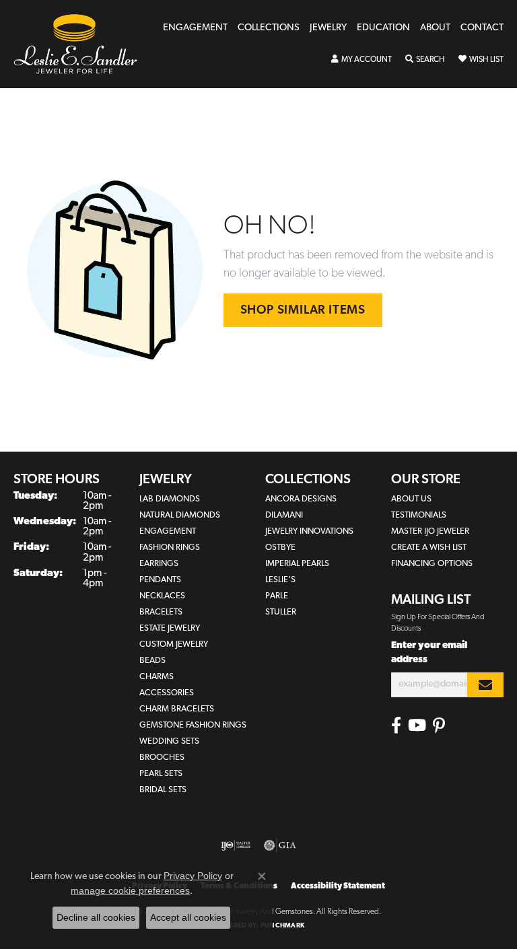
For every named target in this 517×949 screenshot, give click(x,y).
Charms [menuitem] (156, 676)
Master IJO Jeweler (430, 531)
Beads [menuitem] (152, 660)
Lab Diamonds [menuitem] (169, 499)
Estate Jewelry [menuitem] (169, 628)
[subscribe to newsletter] (485, 684)
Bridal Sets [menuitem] (162, 789)
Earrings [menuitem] (158, 563)
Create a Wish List (429, 547)
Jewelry (328, 28)
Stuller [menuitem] (280, 612)
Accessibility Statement (338, 886)
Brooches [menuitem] (161, 757)
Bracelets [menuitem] (160, 612)
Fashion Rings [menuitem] (169, 547)
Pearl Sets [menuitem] (160, 773)
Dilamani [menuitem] (284, 515)
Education (383, 28)
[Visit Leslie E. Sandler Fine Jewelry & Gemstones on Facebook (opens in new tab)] (396, 725)
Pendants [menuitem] (160, 579)
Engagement (195, 28)
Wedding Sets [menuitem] (169, 741)
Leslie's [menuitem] (280, 579)
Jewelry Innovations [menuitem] (309, 531)
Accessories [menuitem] (166, 693)
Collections (269, 28)
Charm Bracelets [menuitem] (176, 709)
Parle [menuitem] (276, 596)
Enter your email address (429, 653)
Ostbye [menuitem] (280, 547)
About (435, 28)
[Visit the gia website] (280, 845)
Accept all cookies (188, 917)
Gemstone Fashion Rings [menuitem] (192, 725)
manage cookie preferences (130, 890)
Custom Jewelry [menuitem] (173, 644)
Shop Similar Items (303, 310)
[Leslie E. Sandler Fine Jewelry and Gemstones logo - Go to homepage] (82, 44)
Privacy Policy (193, 875)
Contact (482, 28)
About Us (411, 499)
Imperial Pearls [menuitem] (297, 563)
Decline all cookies (96, 917)
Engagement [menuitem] (167, 531)
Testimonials (418, 515)
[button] (361, 60)
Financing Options (432, 563)
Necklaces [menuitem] (162, 596)
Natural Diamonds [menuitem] (179, 515)
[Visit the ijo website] (236, 845)
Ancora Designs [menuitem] (301, 499)
